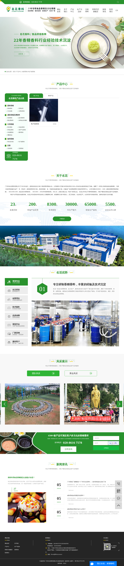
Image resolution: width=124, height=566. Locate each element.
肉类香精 (9, 117)
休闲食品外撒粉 (23, 120)
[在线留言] (118, 498)
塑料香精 (21, 132)
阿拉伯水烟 (10, 141)
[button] (4, 404)
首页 (14, 71)
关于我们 (65, 10)
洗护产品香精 (22, 129)
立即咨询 (68, 449)
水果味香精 (22, 111)
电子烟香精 (31, 71)
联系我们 (111, 10)
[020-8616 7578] (118, 483)
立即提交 (106, 448)
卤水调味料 (22, 117)
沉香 (9, 145)
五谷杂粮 (9, 111)
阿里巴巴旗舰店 (95, 10)
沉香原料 (9, 148)
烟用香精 (25, 71)
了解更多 (62, 218)
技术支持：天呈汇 (62, 563)
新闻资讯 (104, 10)
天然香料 (87, 10)
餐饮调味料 (10, 120)
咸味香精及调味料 (13, 115)
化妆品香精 (22, 127)
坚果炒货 (21, 108)
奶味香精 (9, 108)
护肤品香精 (10, 129)
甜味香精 (10, 106)
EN (117, 10)
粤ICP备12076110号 (79, 561)
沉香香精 (21, 148)
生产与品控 (79, 10)
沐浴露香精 (10, 132)
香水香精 (9, 127)
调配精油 (9, 135)
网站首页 (58, 10)
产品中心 (72, 10)
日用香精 (10, 124)
